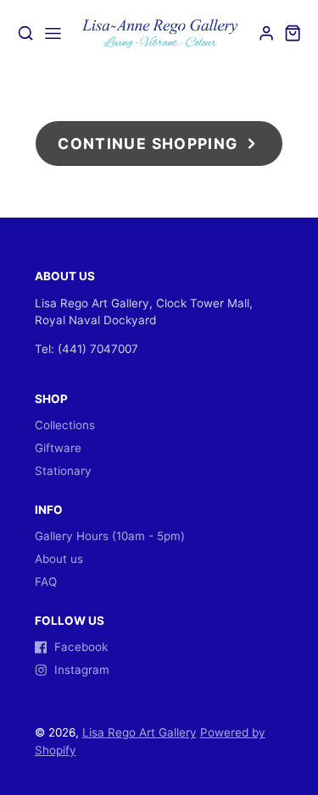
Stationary (63, 471)
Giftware (58, 448)
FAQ (46, 581)
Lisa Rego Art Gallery (139, 732)
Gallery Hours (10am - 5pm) (110, 536)
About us (59, 559)
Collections (65, 425)
